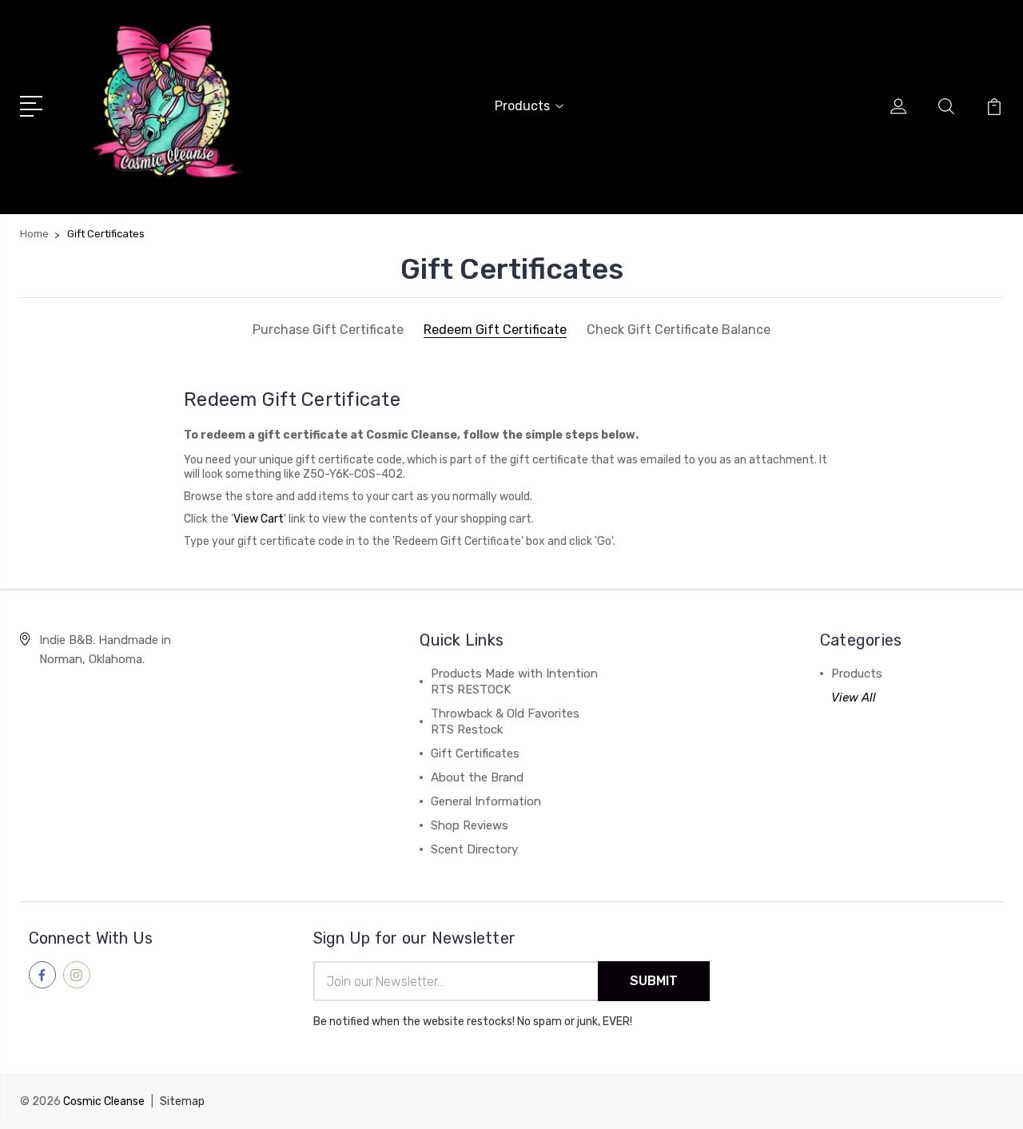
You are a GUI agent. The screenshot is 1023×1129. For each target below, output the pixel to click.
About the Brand (477, 777)
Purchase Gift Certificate (328, 330)
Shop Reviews (469, 825)
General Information (486, 801)
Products (522, 105)
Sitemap (182, 1101)
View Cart (258, 519)
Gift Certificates (475, 753)
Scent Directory (474, 849)
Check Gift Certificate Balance (678, 330)
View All (853, 697)
